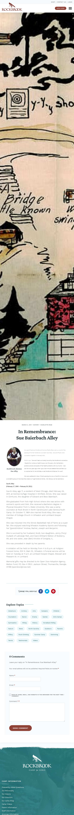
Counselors (12, 617)
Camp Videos (7, 804)
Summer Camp (39, 634)
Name (12, 675)
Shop (53, 2)
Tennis (10, 640)
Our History (6, 794)
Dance (24, 617)
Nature (10, 629)
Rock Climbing (24, 634)
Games (45, 617)
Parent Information (9, 807)
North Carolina (34, 629)
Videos (35, 640)
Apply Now (60, 8)
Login (70, 2)
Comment (13, 701)
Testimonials (22, 640)
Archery (24, 611)
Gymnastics (12, 623)
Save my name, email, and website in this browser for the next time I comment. (38, 695)
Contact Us (61, 2)
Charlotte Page (46, 425)
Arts (34, 611)
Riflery (10, 634)
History (36, 425)
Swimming (54, 634)
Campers (44, 611)
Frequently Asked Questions (13, 787)
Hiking (24, 623)
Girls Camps (57, 617)
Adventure (12, 611)
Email (12, 685)
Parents (60, 629)
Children (56, 611)
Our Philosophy (8, 791)
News (21, 629)
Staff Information (9, 811)
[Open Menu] (70, 8)
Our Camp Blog (8, 801)
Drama (34, 617)
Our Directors (7, 797)
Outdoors (48, 629)
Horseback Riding (49, 623)
